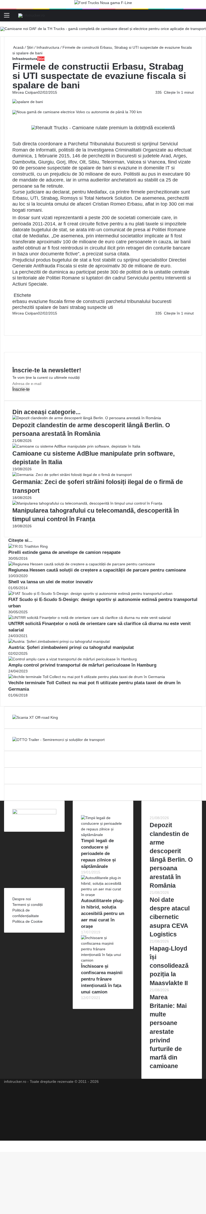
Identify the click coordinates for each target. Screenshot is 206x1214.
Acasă (18, 47)
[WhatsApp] (15, 324)
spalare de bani (51, 307)
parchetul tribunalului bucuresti (138, 301)
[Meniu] (6, 17)
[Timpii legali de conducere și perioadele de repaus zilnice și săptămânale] (103, 835)
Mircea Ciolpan (25, 92)
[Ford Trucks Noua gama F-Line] (103, 4)
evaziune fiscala (45, 301)
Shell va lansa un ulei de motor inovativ (50, 581)
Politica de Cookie (27, 921)
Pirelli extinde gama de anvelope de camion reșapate (64, 552)
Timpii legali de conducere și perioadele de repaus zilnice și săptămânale (98, 853)
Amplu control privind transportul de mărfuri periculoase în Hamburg (82, 665)
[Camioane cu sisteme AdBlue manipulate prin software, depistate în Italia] (76, 446)
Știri (30, 47)
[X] (1, 1143)
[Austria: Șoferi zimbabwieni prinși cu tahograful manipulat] (59, 641)
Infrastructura (47, 47)
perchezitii (23, 307)
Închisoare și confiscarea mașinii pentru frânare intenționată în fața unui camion (102, 979)
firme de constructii (84, 301)
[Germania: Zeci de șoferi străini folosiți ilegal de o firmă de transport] (72, 474)
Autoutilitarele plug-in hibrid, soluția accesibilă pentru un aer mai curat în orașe (102, 913)
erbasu (19, 301)
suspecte (96, 307)
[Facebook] (12, 319)
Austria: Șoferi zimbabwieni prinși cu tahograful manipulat (71, 647)
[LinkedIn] (13, 319)
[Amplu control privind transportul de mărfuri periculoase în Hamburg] (72, 659)
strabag (78, 307)
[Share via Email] (15, 319)
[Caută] (199, 17)
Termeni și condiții (27, 904)
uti (110, 307)
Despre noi (21, 899)
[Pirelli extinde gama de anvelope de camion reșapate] (28, 546)
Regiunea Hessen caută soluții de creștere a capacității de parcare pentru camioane (97, 570)
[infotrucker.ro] (31, 15)
